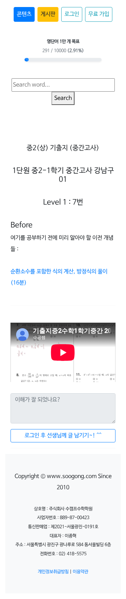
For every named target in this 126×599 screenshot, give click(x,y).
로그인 (71, 14)
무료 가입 (98, 14)
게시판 (48, 14)
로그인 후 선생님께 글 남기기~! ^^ (63, 435)
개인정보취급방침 (53, 571)
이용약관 (80, 571)
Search (63, 98)
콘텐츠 (24, 14)
